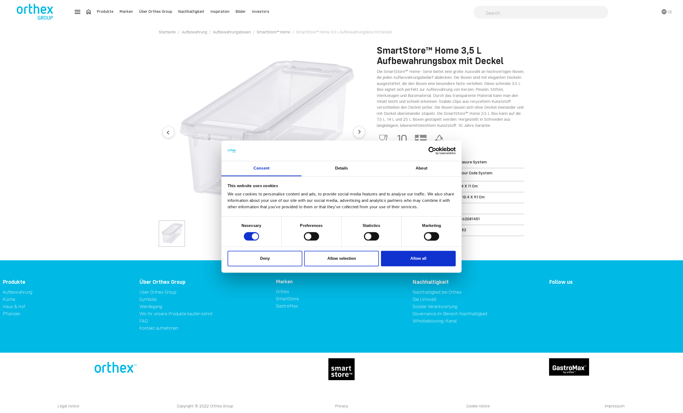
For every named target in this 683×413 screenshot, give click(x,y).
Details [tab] (341, 168)
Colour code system (474, 172)
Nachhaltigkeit (191, 11)
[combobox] (541, 13)
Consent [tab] (261, 168)
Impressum (615, 405)
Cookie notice (478, 405)
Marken (126, 11)
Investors (260, 11)
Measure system (471, 161)
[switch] (311, 236)
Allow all (418, 258)
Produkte (105, 11)
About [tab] (421, 168)
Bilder (241, 11)
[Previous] (168, 132)
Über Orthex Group (155, 11)
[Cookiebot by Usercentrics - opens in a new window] (432, 151)
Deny (265, 258)
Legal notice (68, 405)
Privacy (341, 405)
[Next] (359, 132)
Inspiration (220, 11)
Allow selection (341, 258)
